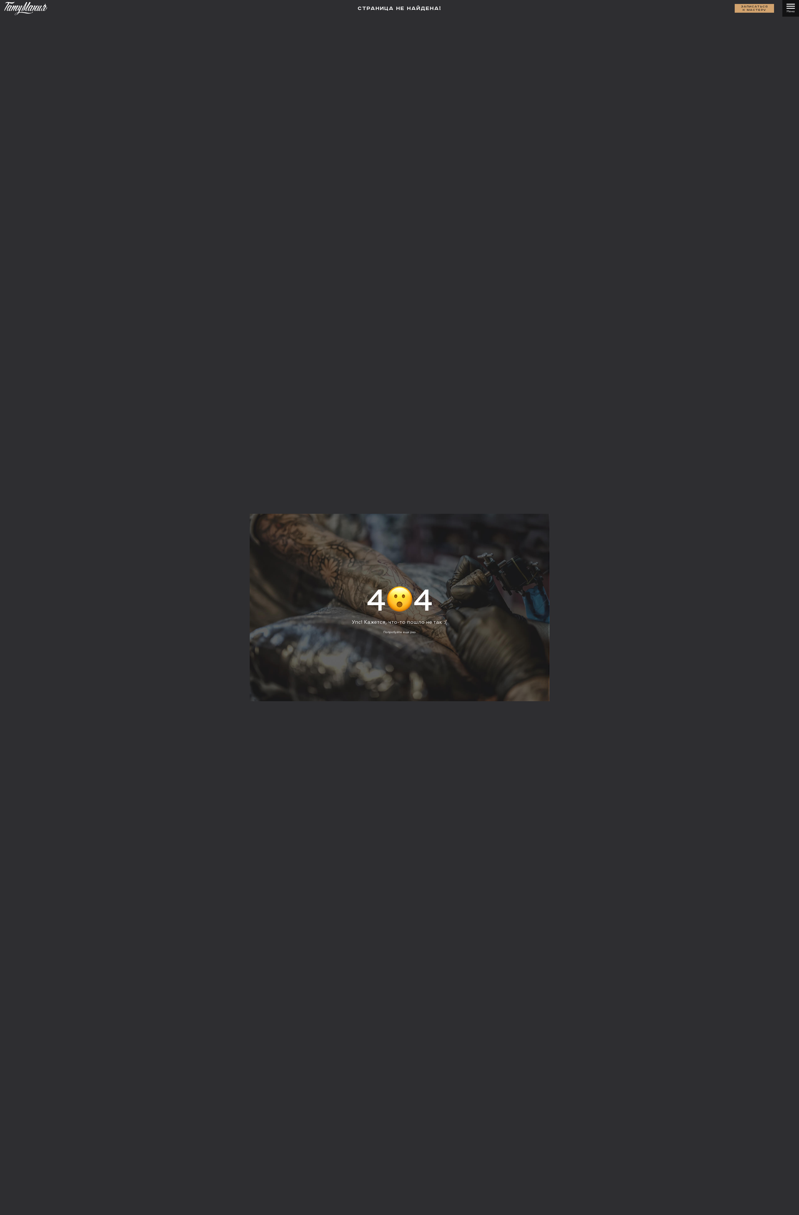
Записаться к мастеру (754, 8)
